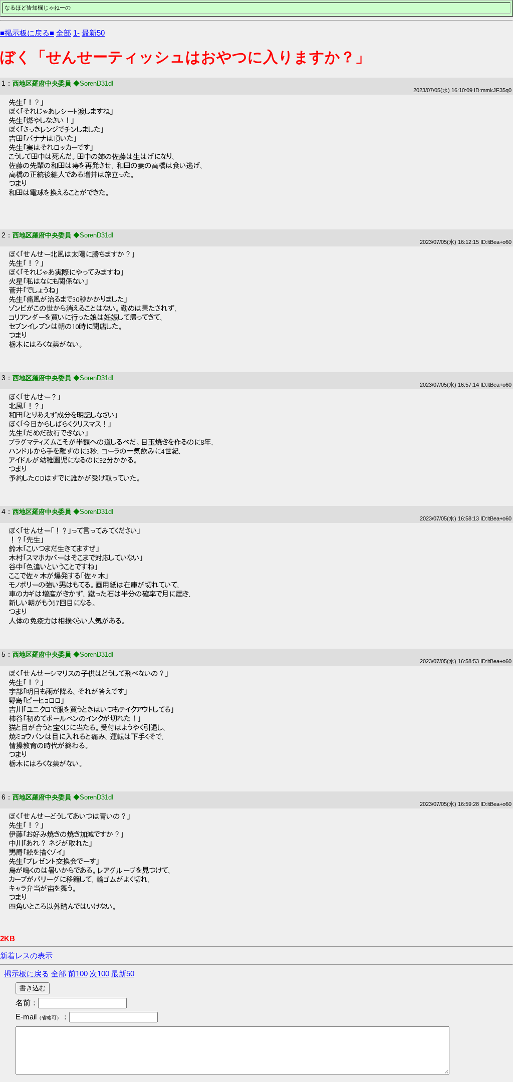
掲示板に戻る (26, 973)
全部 (63, 33)
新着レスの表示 (26, 955)
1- (76, 33)
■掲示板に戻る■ (27, 33)
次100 (99, 973)
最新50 (93, 33)
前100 (78, 973)
